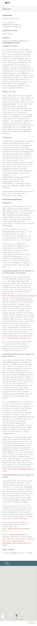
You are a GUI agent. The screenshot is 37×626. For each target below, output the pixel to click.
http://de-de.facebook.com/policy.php (16, 338)
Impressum (31, 623)
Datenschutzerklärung (17, 534)
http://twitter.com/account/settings (16, 528)
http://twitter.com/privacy (17, 518)
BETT (7, 2)
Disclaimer (19, 191)
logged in (15, 553)
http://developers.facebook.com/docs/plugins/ (20, 296)
